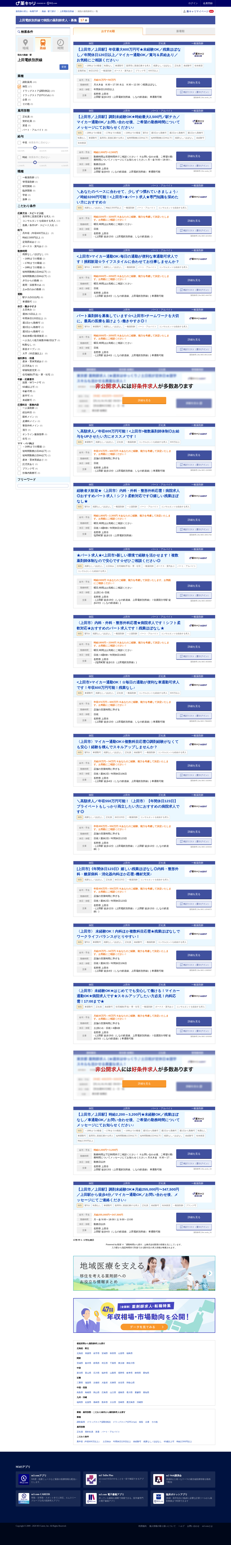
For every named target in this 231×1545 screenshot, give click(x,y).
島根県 (88, 1392)
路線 (43, 48)
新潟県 (80, 1373)
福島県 (129, 1353)
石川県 (96, 1373)
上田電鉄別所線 (67, 11)
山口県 (113, 1392)
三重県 (80, 1382)
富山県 (88, 1373)
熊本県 (105, 1402)
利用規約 (142, 1526)
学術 (26, 195)
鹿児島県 (130, 1402)
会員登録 (208, 3)
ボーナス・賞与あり (34, 246)
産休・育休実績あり (34, 361)
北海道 (80, 1353)
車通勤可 (29, 301)
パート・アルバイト (34, 129)
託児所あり (30, 365)
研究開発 (28, 186)
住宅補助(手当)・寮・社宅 (38, 374)
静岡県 (138, 1373)
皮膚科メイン (31, 421)
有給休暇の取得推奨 (34, 336)
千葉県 (113, 1363)
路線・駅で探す (49, 11)
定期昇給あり (31, 242)
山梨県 (113, 1373)
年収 (36, 142)
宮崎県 (121, 1402)
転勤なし (28, 344)
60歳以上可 (30, 386)
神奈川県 (130, 1363)
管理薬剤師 (30, 181)
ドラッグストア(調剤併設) (38, 90)
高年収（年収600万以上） (38, 233)
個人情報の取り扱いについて (162, 1526)
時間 (60, 48)
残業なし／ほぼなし (35, 254)
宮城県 (105, 1353)
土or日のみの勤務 (33, 289)
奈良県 (121, 1382)
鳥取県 (80, 1392)
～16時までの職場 (33, 258)
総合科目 (28, 412)
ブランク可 (30, 468)
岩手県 (96, 1353)
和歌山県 (130, 1382)
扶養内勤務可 (31, 473)
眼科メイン (30, 416)
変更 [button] (64, 66)
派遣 (26, 125)
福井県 (105, 1373)
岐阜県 (129, 1373)
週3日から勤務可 (33, 331)
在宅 (26, 438)
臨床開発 (28, 190)
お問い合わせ (193, 1526)
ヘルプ (181, 1526)
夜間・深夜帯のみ (33, 285)
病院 (27, 86)
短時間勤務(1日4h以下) (36, 271)
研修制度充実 (31, 370)
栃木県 (88, 1363)
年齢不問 (28, 391)
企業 (26, 99)
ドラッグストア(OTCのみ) (38, 95)
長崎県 (96, 1402)
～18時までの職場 (33, 267)
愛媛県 (138, 1392)
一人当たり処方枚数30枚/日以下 (41, 340)
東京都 (121, 1363)
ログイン (193, 3)
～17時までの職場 (33, 263)
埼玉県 (105, 1363)
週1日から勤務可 (33, 322)
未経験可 (28, 400)
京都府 (96, 1382)
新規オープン (31, 349)
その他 (27, 104)
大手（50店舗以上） (35, 353)
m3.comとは (207, 1526)
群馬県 (96, 1363)
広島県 (105, 1392)
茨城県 (80, 1363)
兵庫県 (113, 1382)
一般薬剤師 (30, 177)
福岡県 (80, 1402)
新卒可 (27, 395)
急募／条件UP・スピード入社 (39, 225)
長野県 (121, 1373)
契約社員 (28, 121)
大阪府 (105, 1382)
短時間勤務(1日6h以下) (36, 276)
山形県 (121, 1353)
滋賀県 (88, 1382)
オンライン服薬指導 (34, 434)
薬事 (26, 199)
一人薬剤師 (30, 408)
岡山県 (96, 1392)
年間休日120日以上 (34, 318)
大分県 (113, 1402)
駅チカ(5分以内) (32, 297)
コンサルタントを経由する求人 (41, 220)
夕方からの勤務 (32, 280)
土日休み (28, 309)
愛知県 (146, 1373)
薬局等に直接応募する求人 (38, 216)
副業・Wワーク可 (33, 382)
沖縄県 (140, 1402)
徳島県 (121, 1392)
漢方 (26, 430)
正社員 (27, 116)
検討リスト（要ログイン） (196, 92)
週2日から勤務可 (33, 327)
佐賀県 (88, 1402)
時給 (36, 157)
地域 (25, 48)
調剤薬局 (29, 82)
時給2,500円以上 (33, 237)
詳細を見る (194, 82)
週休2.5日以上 (31, 314)
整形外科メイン (32, 425)
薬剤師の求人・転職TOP (27, 11)
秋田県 (113, 1353)
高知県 (146, 1392)
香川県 (129, 1392)
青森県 (88, 1353)
